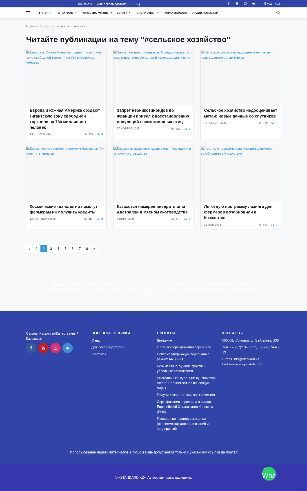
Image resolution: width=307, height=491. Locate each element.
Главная (46, 12)
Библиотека (146, 12)
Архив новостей (205, 12)
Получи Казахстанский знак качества (186, 395)
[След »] (94, 248)
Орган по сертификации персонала (184, 347)
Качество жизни (95, 12)
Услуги (122, 12)
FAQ (137, 4)
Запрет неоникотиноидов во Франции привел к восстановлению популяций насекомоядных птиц (153, 116)
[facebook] (228, 3)
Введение (164, 340)
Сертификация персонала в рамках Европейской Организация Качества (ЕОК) (185, 407)
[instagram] (245, 3)
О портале (65, 12)
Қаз (277, 3)
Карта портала (176, 12)
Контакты (85, 4)
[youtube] (236, 3)
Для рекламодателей (112, 4)
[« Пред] (29, 248)
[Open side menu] (28, 13)
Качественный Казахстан (49, 3)
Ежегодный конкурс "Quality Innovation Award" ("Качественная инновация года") (186, 383)
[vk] (253, 3)
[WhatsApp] (269, 473)
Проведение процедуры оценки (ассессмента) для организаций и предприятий (183, 424)
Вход (267, 3)
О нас (95, 340)
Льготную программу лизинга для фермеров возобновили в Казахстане (238, 212)
